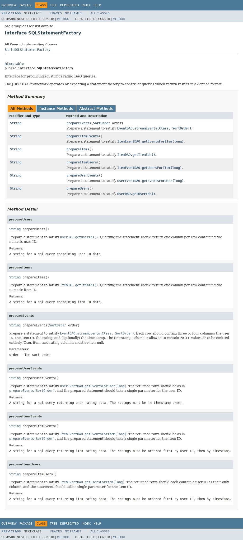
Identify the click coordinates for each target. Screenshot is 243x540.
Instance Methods (56, 108)
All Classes (100, 13)
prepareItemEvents (82, 136)
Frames (56, 13)
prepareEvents (78, 123)
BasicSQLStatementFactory (27, 50)
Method (63, 19)
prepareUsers (77, 188)
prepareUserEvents (82, 175)
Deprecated (69, 5)
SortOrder (101, 123)
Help (97, 5)
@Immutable (14, 64)
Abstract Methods (96, 108)
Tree (53, 5)
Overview (9, 5)
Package (26, 5)
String (15, 123)
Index (86, 5)
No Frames (73, 13)
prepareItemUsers (81, 162)
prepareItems (77, 149)
